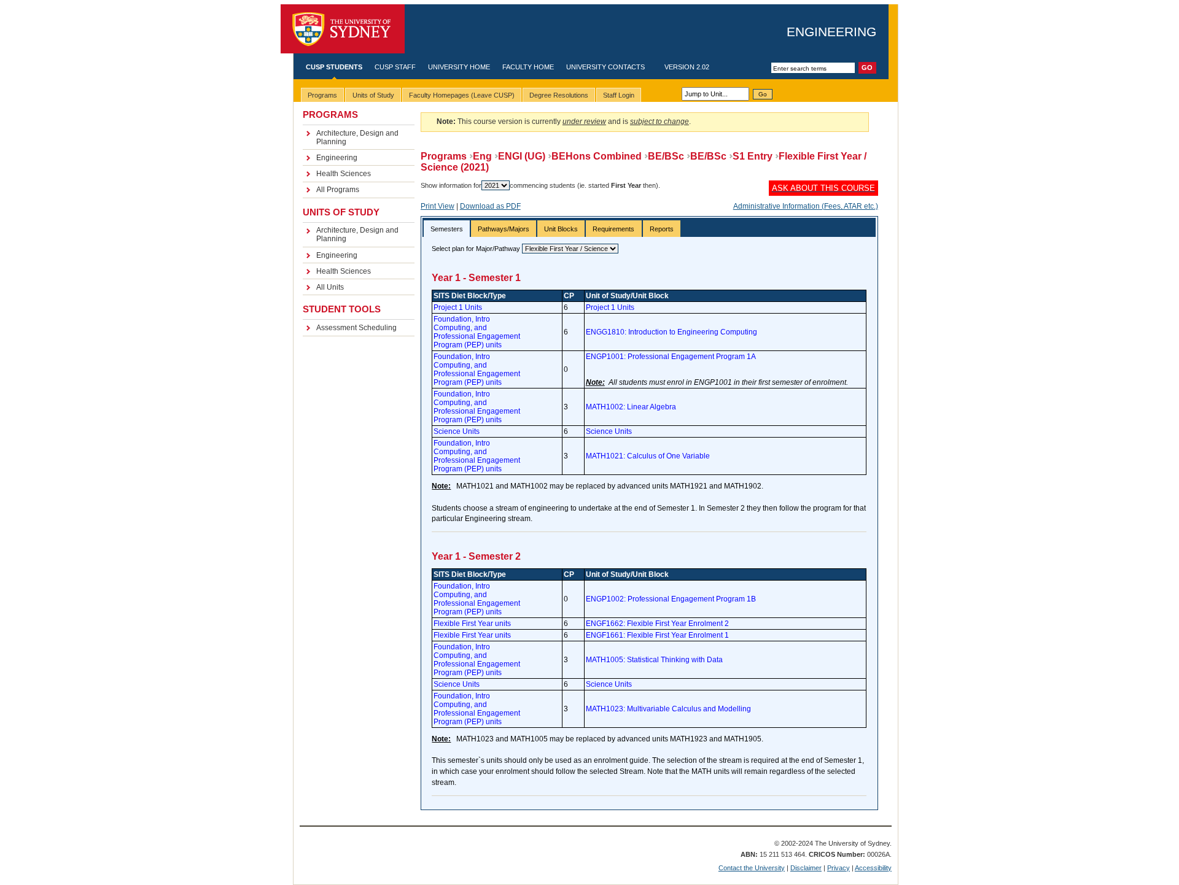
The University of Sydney (343, 29)
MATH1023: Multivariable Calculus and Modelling (668, 709)
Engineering (831, 32)
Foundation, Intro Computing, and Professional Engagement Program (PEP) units (477, 332)
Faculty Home (528, 67)
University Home (459, 67)
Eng (482, 156)
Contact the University (751, 867)
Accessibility (873, 867)
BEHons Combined (596, 156)
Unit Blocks (561, 229)
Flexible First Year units (472, 623)
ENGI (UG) (521, 156)
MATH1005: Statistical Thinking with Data (654, 659)
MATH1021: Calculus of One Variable (648, 456)
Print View (437, 206)
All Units (330, 287)
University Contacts (605, 67)
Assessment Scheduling (356, 327)
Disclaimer (806, 867)
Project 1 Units (458, 307)
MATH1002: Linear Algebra (631, 407)
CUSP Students (334, 67)
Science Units (457, 431)
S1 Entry (752, 156)
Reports (662, 229)
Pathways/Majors (503, 229)
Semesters (446, 229)
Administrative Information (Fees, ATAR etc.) (805, 206)
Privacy (838, 867)
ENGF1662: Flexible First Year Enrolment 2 (657, 623)
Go (762, 94)
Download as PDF (490, 206)
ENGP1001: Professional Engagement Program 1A (671, 356)
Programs (444, 156)
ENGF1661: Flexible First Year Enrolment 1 (657, 635)
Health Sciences (343, 173)
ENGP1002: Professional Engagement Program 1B (671, 599)
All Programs (337, 189)
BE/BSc (666, 156)
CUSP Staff (395, 67)
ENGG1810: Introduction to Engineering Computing (671, 332)
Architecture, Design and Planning (357, 137)
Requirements (613, 229)
